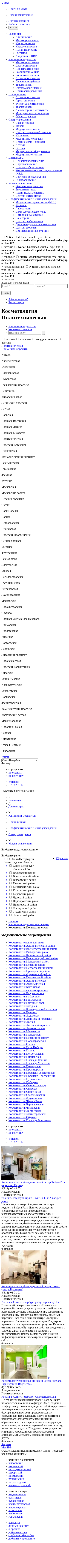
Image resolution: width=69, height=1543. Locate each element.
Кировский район (23, 893)
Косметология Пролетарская (25, 1069)
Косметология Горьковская (24, 999)
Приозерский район (25, 904)
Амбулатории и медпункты (32, 110)
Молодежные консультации (32, 113)
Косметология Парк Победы (25, 1047)
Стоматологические (28, 78)
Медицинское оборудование (33, 151)
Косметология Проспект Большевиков (31, 1072)
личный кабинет (18, 1525)
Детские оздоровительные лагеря (36, 224)
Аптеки (20, 144)
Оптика (20, 148)
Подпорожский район (26, 901)
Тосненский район (24, 915)
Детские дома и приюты (30, 141)
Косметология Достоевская (24, 1110)
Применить (8, 348)
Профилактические (27, 68)
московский (15, 1466)
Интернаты (22, 135)
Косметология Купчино (22, 1012)
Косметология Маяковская (24, 1031)
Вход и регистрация (20, 14)
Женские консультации (29, 186)
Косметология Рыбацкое (23, 1082)
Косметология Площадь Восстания (29, 1120)
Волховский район (24, 872)
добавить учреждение (21, 1538)
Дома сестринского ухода (31, 211)
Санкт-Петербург (23, 865)
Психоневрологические (30, 160)
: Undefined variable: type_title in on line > (34, 273)
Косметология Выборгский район (28, 952)
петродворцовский (19, 1469)
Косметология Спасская (22, 1088)
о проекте (14, 1528)
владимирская (16, 1507)
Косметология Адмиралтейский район (31, 945)
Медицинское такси (28, 129)
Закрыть (6, 1444)
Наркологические (26, 46)
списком (13, 781)
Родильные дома (26, 189)
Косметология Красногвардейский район (33, 958)
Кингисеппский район (26, 886)
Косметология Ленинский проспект (30, 1018)
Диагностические (26, 65)
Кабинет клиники (19, 24)
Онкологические (26, 179)
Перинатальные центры (30, 192)
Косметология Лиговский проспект (29, 1025)
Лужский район (22, 897)
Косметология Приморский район (29, 971)
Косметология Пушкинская (25, 1079)
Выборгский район (24, 879)
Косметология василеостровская (28, 990)
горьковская (15, 1516)
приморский (16, 1475)
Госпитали (22, 52)
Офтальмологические (29, 87)
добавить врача (17, 1532)
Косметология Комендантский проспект (32, 1009)
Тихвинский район (24, 911)
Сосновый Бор (22, 869)
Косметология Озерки (21, 1044)
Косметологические (27, 75)
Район (5, 756)
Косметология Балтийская (24, 986)
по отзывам (15, 772)
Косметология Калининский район (29, 955)
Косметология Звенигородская (26, 1113)
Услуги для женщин (20, 183)
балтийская (15, 1497)
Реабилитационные (27, 71)
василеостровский (19, 1485)
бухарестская (16, 1500)
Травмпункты (24, 84)
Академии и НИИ (26, 56)
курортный (15, 1472)
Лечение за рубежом (28, 81)
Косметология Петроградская (26, 1053)
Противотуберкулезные (30, 167)
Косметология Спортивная (24, 1091)
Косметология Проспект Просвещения (31, 1075)
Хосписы (21, 205)
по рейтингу (16, 775)
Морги (20, 125)
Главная (13, 921)
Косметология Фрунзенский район (29, 974)
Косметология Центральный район (29, 977)
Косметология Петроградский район (30, 967)
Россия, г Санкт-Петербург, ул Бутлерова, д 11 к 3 (31, 1302)
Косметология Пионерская (24, 1056)
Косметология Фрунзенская (25, 1098)
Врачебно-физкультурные (31, 176)
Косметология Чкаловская (24, 1107)
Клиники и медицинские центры (28, 924)
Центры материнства (28, 195)
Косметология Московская (24, 1034)
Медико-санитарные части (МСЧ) (36, 202)
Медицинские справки (29, 138)
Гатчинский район (24, 883)
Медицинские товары (29, 154)
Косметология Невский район (26, 964)
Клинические (24, 36)
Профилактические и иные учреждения (32, 198)
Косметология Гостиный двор (26, 1002)
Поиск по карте (17, 8)
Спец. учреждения (19, 119)
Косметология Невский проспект (28, 1037)
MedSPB (6, 1447)
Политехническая (12, 345)
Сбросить (21, 348)
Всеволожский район (26, 876)
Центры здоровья (26, 227)
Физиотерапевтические (30, 103)
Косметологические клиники (26, 942)
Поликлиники (17, 94)
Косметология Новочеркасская (27, 1040)
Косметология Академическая (26, 983)
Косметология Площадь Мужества (29, 1063)
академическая (17, 1494)
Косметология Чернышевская (26, 1104)
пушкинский (16, 1478)
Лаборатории (23, 208)
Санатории (22, 217)
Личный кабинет (18, 20)
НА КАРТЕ (15, 784)
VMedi (5, 2)
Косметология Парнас (21, 1050)
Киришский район (24, 890)
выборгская (15, 1513)
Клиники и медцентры (22, 59)
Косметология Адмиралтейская (27, 980)
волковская (15, 1510)
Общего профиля (26, 116)
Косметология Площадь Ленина (27, 1059)
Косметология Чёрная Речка (25, 1101)
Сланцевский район (25, 908)
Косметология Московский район (28, 961)
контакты (14, 1522)
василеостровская (19, 1503)
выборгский (15, 1462)
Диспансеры (16, 157)
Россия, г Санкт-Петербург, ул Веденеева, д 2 (28, 1396)
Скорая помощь (25, 122)
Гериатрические (25, 100)
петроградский (17, 1482)
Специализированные (29, 90)
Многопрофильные (27, 40)
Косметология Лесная (21, 1021)
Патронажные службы (29, 214)
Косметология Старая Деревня (26, 1094)
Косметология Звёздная (22, 1005)
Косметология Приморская (24, 1066)
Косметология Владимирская (26, 993)
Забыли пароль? (18, 299)
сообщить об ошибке (21, 1535)
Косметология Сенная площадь (27, 1085)
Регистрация (16, 302)
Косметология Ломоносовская (26, 1028)
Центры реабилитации (29, 221)
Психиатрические (26, 49)
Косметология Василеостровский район (32, 948)
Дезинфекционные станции (32, 230)
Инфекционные (25, 43)
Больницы (14, 33)
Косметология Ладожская (23, 1015)
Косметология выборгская (24, 996)
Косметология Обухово (22, 1117)
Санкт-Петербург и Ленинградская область (19, 861)
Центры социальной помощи (33, 132)
